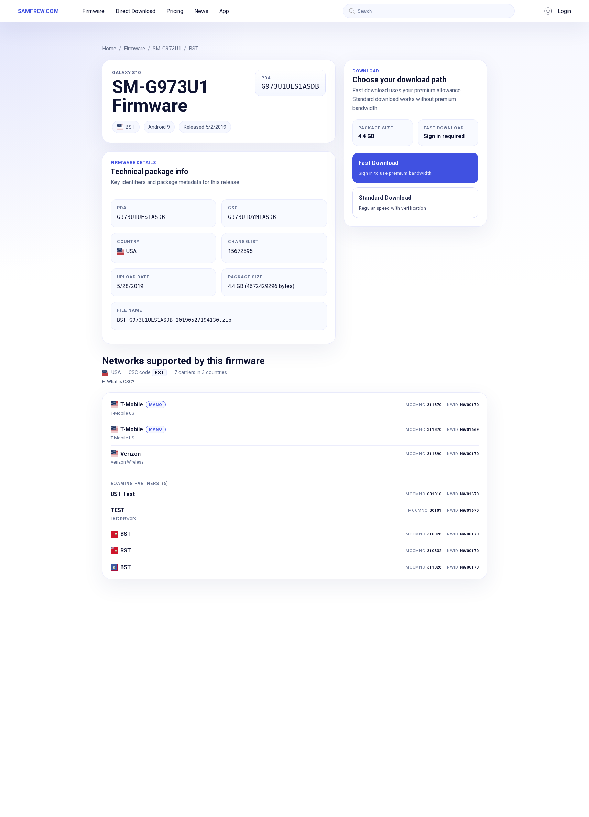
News (201, 11)
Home (109, 48)
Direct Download (135, 11)
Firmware (93, 11)
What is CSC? (120, 381)
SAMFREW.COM (38, 11)
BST (193, 48)
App (224, 11)
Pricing (174, 11)
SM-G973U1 (167, 48)
